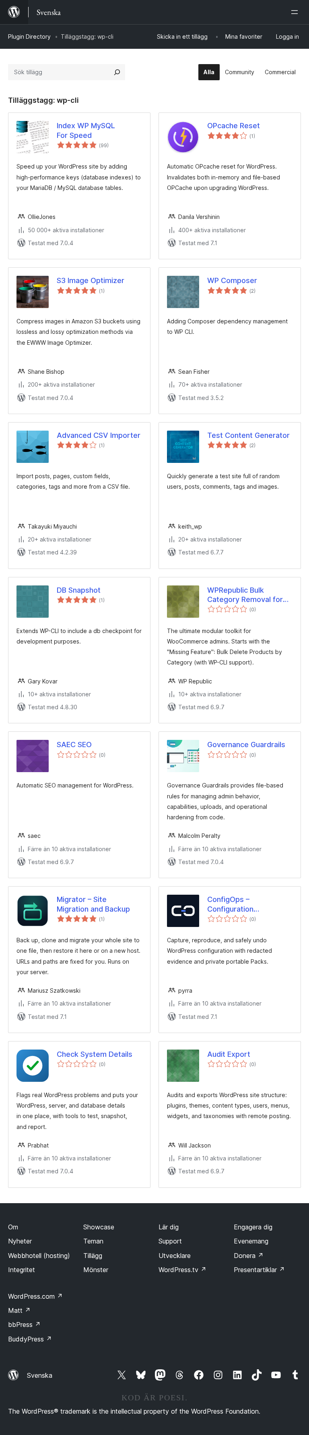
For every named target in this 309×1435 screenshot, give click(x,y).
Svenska (39, 1375)
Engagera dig (253, 1227)
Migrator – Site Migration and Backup (93, 904)
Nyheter (20, 1241)
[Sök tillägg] (117, 72)
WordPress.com (35, 1296)
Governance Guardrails (246, 744)
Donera (249, 1256)
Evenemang (251, 1241)
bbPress (24, 1324)
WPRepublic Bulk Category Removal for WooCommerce (245, 595)
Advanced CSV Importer (98, 435)
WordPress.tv (182, 1270)
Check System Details (94, 1054)
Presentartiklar (259, 1270)
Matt (19, 1310)
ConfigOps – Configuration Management (230, 904)
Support (170, 1241)
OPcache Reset (233, 125)
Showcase (98, 1227)
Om (13, 1227)
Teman (93, 1241)
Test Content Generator (248, 435)
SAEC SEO (74, 744)
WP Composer (232, 280)
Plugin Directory (29, 36)
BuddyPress (30, 1339)
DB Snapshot (79, 590)
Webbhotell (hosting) (39, 1256)
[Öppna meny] (296, 12)
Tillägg (92, 1256)
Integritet (21, 1270)
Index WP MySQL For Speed (86, 130)
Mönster (95, 1270)
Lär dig (169, 1227)
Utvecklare (175, 1256)
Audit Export (228, 1054)
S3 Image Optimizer (90, 280)
